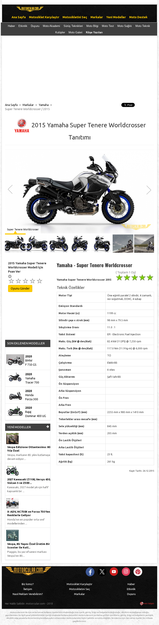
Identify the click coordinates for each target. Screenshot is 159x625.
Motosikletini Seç (79, 589)
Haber (11, 26)
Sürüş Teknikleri (73, 26)
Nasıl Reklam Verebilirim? (28, 594)
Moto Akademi (51, 26)
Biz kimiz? (28, 584)
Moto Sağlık (124, 26)
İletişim (27, 589)
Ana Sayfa (11, 105)
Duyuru (35, 26)
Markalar (28, 105)
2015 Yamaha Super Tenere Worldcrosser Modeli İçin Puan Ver (27, 267)
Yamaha (44, 105)
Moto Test (108, 26)
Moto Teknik (142, 26)
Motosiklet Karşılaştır (79, 584)
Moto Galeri (75, 32)
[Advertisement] (79, 71)
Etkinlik (22, 26)
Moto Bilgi (92, 26)
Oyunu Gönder (20, 288)
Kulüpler (60, 32)
